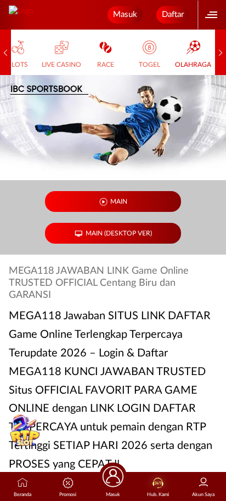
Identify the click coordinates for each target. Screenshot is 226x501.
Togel (149, 64)
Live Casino (61, 64)
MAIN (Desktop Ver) (119, 233)
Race (105, 64)
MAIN (118, 201)
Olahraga (193, 64)
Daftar (173, 14)
